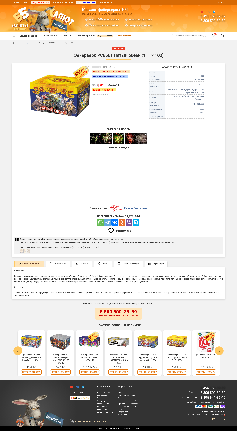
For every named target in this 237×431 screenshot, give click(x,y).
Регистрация (102, 409)
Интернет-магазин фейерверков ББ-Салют (124, 428)
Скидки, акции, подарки (127, 407)
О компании (122, 392)
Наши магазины (103, 407)
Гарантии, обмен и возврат (128, 404)
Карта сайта (122, 414)
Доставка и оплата (20, 3)
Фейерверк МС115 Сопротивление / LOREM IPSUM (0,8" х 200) (118, 359)
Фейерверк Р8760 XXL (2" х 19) (206, 356)
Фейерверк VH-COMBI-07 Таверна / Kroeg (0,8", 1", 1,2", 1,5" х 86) (60, 359)
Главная (18, 43)
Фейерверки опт (106, 3)
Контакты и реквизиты (63, 3)
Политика (109, 412)
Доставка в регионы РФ (127, 401)
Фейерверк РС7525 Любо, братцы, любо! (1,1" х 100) (177, 357)
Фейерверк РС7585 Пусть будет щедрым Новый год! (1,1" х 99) (31, 357)
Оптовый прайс (103, 404)
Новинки (67, 35)
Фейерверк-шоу (94, 35)
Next (219, 350)
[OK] (122, 222)
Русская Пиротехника (136, 208)
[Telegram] (107, 222)
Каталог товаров (103, 392)
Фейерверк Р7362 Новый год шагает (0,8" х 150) (89, 357)
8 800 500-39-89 (213, 21)
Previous (17, 350)
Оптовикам (124, 35)
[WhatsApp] (100, 222)
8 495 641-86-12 (213, 398)
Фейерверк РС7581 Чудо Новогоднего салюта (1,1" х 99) (148, 357)
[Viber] (129, 222)
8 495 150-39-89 (213, 16)
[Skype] (136, 222)
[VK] (114, 222)
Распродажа (50, 35)
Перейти (31, 372)
